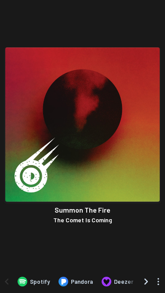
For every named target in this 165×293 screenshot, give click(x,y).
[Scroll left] (6, 281)
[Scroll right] (146, 281)
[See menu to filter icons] (158, 281)
